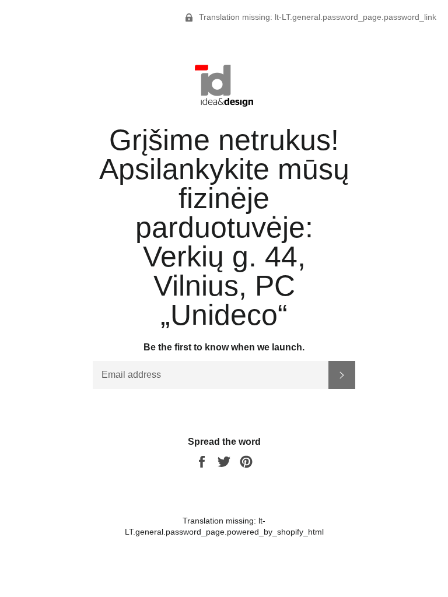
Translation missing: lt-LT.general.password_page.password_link (316, 17)
